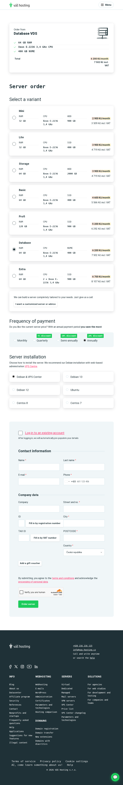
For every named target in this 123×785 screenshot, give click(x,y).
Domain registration (46, 728)
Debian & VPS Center (29, 376)
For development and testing (99, 694)
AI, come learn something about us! (37, 765)
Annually (92, 340)
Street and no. (71, 502)
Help (11, 727)
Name (22, 460)
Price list (68, 709)
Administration (43, 696)
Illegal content (18, 742)
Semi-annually (69, 340)
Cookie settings (77, 761)
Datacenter (15, 692)
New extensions (43, 737)
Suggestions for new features (20, 737)
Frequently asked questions (18, 721)
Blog (11, 684)
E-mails (39, 688)
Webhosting (41, 684)
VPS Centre (31, 366)
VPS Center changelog (74, 713)
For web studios (97, 688)
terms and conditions (63, 578)
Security (14, 701)
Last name (69, 460)
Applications (16, 731)
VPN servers (68, 701)
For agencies (95, 684)
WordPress (40, 692)
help (92, 658)
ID (19, 516)
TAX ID (22, 531)
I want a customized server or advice (35, 304)
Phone (67, 474)
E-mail (22, 474)
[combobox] (69, 481)
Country (68, 545)
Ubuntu (74, 390)
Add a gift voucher (30, 563)
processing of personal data (33, 581)
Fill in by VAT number (45, 538)
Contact (13, 709)
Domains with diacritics (42, 742)
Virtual (66, 684)
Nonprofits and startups (17, 714)
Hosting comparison (46, 712)
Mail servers (69, 696)
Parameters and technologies (43, 706)
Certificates (42, 701)
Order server (28, 604)
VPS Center (68, 705)
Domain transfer (44, 733)
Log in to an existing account (44, 433)
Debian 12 (23, 390)
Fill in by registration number (44, 523)
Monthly (22, 340)
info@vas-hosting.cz (84, 650)
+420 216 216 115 (82, 646)
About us (14, 688)
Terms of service (24, 761)
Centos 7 (75, 403)
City (66, 516)
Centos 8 (22, 403)
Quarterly (42, 340)
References (15, 705)
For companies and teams (98, 701)
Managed (66, 692)
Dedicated (67, 688)
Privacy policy (50, 761)
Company (23, 502)
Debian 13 (76, 376)
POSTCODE (70, 531)
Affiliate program (19, 696)
